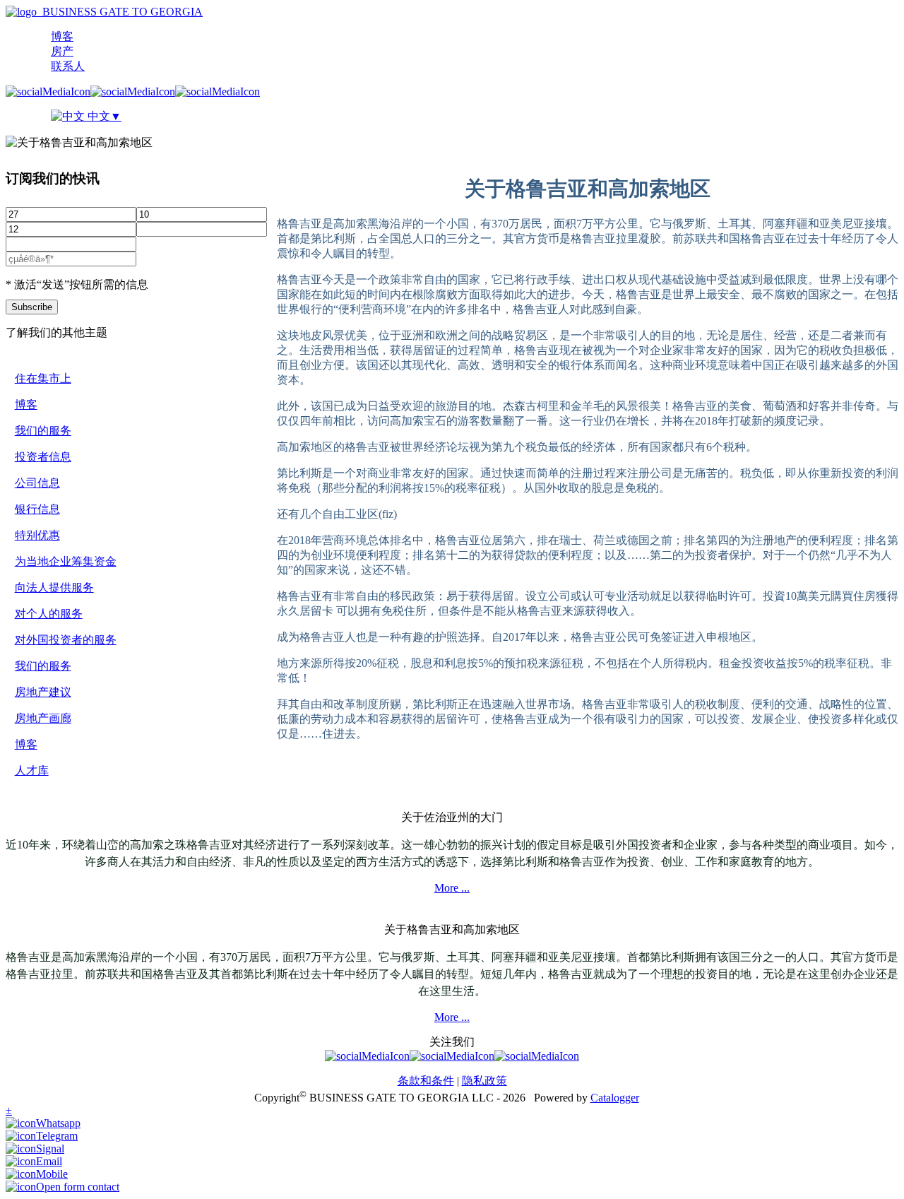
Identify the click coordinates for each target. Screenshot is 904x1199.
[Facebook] (48, 91)
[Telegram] (42, 1136)
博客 (62, 36)
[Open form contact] (62, 1187)
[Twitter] (132, 91)
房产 (62, 51)
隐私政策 (484, 1081)
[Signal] (35, 1148)
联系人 (68, 66)
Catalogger (614, 1098)
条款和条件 (426, 1081)
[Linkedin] (217, 91)
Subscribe (31, 307)
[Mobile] (37, 1174)
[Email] (34, 1161)
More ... (452, 888)
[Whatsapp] (43, 1123)
